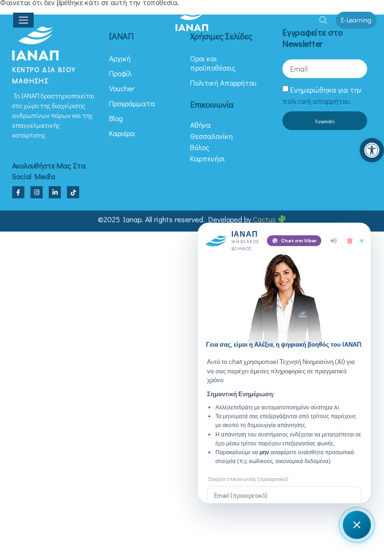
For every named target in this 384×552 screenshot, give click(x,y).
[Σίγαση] (334, 241)
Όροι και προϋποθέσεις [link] (213, 63)
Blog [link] (116, 118)
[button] (323, 20)
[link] (372, 150)
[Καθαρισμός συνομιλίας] (349, 241)
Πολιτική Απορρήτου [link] (223, 82)
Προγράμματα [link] (132, 103)
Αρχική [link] (120, 58)
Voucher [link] (121, 88)
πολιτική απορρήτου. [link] (316, 101)
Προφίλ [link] (120, 73)
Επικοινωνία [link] (212, 104)
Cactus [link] (265, 219)
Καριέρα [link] (122, 133)
